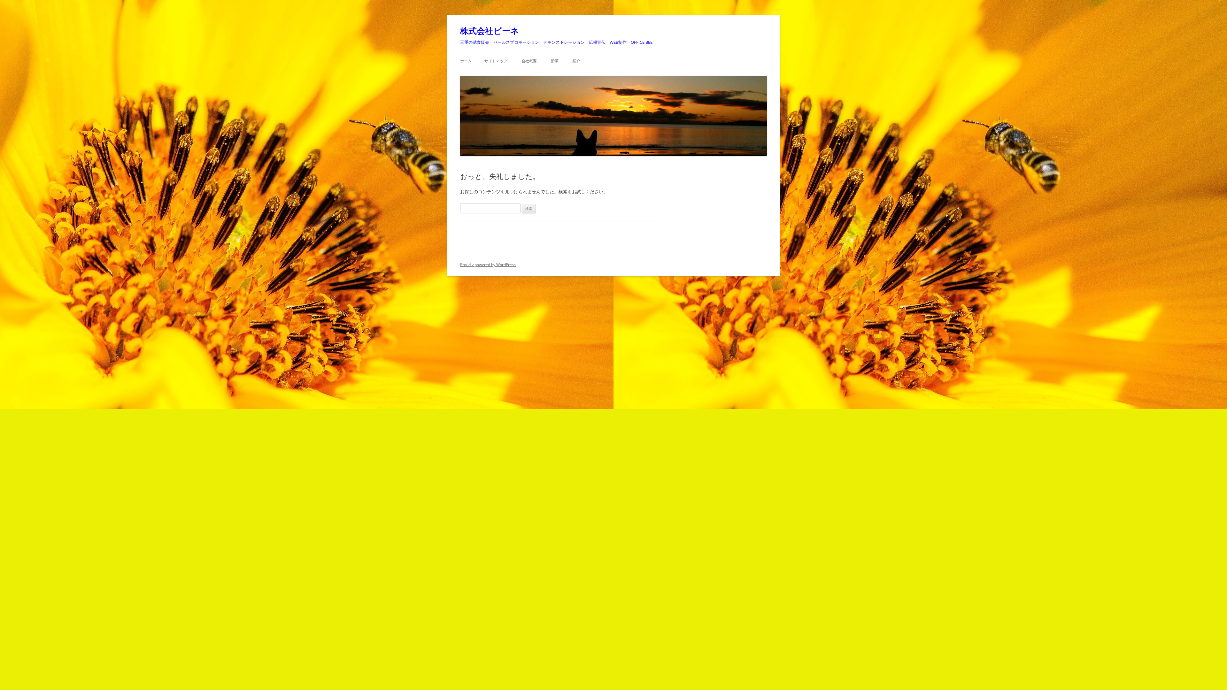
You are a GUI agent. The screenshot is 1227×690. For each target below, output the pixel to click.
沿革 (555, 61)
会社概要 (529, 61)
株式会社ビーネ (489, 30)
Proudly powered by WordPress (488, 264)
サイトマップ (495, 61)
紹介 (576, 61)
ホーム (466, 61)
